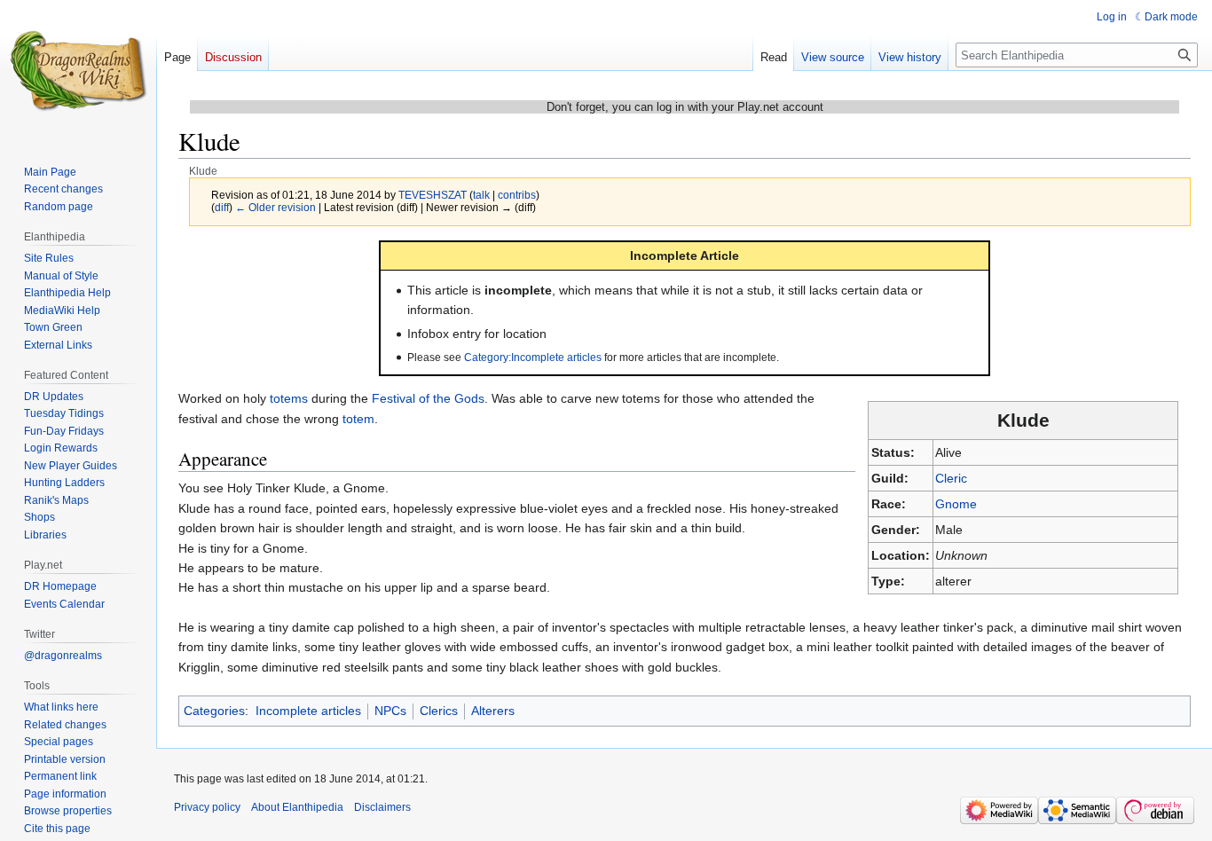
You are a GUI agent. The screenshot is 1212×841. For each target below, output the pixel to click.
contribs (517, 194)
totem (358, 419)
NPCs (390, 710)
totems (289, 398)
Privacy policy (207, 807)
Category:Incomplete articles (533, 357)
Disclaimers (382, 807)
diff (222, 207)
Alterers (493, 710)
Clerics (439, 710)
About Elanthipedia (297, 807)
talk (481, 194)
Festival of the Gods (428, 398)
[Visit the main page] (78, 71)
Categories (214, 710)
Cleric (951, 478)
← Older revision (275, 207)
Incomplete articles (308, 710)
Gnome (956, 504)
